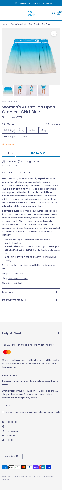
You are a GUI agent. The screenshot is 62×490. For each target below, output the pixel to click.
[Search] (53, 13)
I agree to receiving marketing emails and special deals (32, 412)
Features (7, 292)
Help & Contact (14, 333)
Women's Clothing (18, 278)
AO (9, 273)
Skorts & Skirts (15, 283)
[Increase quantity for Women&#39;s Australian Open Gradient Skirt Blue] (12, 153)
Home (4, 24)
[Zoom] (54, 33)
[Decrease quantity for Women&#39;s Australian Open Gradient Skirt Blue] (4, 153)
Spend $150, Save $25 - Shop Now (33, 3)
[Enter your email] (57, 405)
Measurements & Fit (14, 299)
